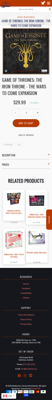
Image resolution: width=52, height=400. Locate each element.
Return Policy (26, 319)
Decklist (49, 219)
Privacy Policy (26, 324)
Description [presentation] (8, 155)
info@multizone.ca (29, 369)
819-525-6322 (29, 364)
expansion (8, 144)
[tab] (26, 156)
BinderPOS (35, 389)
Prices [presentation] (5, 165)
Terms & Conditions (26, 315)
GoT (19, 144)
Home (20, 17)
